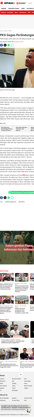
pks (1, 201)
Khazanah (2, 381)
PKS (24, 175)
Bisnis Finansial (28, 385)
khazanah (30, 8)
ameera (3, 8)
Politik (10, 30)
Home (1, 30)
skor (22, 8)
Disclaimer (2, 400)
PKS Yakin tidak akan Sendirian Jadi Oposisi (21, 129)
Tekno (13, 385)
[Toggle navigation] (1, 3)
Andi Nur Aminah (18, 41)
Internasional (22, 12)
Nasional (3, 12)
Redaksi (14, 398)
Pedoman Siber (28, 398)
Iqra (13, 381)
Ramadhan (15, 390)
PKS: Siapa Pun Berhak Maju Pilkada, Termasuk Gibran (7, 129)
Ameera (2, 378)
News (5, 30)
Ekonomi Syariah (13, 8)
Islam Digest (27, 381)
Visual (13, 388)
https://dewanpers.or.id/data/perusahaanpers (13, 409)
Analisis (14, 383)
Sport (16, 12)
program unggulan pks (10, 201)
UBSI (29, 12)
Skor (25, 378)
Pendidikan (10, 12)
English (26, 388)
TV (1, 390)
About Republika (4, 398)
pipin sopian (22, 201)
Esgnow (2, 388)
